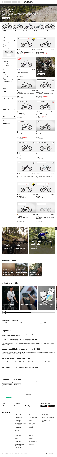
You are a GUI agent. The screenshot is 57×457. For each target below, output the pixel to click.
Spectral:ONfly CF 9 (20, 51)
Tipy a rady (31, 420)
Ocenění (16, 418)
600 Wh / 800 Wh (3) (8, 65)
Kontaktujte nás (18, 447)
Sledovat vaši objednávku (19, 445)
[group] (28, 27)
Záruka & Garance (18, 441)
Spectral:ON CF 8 (39, 51)
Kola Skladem (44, 415)
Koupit (33, 250)
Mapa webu (31, 427)
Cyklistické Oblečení (32, 444)
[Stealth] (17, 69)
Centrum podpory (18, 435)
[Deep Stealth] (41, 49)
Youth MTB (44, 322)
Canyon (3, 9)
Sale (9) (5, 119)
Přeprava (16, 438)
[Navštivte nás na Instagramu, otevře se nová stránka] (20, 406)
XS (5, 42)
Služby (19, 2)
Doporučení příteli (41, 74)
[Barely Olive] (19, 49)
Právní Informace (18, 424)
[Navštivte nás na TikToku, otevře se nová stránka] (28, 406)
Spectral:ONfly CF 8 (20, 196)
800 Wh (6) (6, 68)
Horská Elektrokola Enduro (7, 384)
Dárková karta (44, 421)
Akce (29, 414)
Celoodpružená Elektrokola (7, 381)
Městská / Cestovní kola (33, 441)
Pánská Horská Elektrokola (41, 381)
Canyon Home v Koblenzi (33, 421)
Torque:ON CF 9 (19, 133)
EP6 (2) (5, 74)
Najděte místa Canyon (32, 415)
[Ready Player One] (37, 49)
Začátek (9, 55)
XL (5, 48)
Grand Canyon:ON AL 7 (40, 175)
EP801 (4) (6, 76)
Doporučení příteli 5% (46, 420)
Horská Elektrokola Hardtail (18, 381)
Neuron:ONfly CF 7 (39, 92)
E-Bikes (30, 439)
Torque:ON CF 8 (19, 71)
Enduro (18, 322)
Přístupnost (17, 430)
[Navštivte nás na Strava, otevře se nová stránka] (26, 406)
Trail (22, 322)
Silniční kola (31, 435)
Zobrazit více (7, 84)
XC (25, 322)
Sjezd (29, 322)
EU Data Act (17, 429)
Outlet (30, 445)
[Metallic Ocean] (39, 111)
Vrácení (16, 442)
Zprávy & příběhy (32, 418)
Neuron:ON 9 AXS (39, 155)
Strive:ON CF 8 (38, 133)
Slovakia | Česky (51, 453)
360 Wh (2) (6, 61)
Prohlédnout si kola (6, 18)
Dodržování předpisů (18, 427)
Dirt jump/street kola (36, 322)
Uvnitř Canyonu (18, 414)
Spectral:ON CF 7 (39, 196)
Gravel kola (31, 437)
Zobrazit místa (7, 250)
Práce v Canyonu (18, 420)
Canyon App (31, 426)
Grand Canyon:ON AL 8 (21, 155)
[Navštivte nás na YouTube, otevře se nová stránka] (23, 406)
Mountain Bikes (5, 322)
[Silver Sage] (19, 173)
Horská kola (31, 438)
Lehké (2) (6, 102)
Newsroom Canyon (18, 421)
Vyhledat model (45, 414)
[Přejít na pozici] (43, 312)
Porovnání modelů (45, 418)
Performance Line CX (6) (8, 79)
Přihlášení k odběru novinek (9, 405)
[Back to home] (28, 2)
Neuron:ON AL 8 (39, 113)
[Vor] (5, 312)
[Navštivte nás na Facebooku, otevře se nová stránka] (17, 406)
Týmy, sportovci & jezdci (33, 417)
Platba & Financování (18, 439)
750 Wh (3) (6, 67)
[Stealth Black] (37, 173)
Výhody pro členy (32, 424)
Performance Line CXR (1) (8, 81)
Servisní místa (17, 437)
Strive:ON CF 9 (19, 92)
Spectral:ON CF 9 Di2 (20, 113)
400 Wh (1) (6, 63)
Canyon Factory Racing (19, 417)
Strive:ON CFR (38, 216)
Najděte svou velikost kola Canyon (48, 417)
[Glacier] (19, 153)
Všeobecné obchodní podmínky (20, 423)
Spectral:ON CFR (20, 216)
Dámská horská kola (17, 384)
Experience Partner (32, 423)
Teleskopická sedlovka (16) (8, 98)
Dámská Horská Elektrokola (30, 381)
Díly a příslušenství (32, 442)
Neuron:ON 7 (19, 175)
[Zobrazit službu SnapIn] (56, 228)
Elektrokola (8, 9)
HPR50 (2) (6, 77)
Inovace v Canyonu (18, 415)
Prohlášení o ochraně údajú (20, 426)
